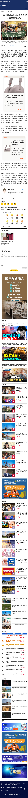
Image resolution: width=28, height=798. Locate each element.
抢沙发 (24, 226)
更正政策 (8, 783)
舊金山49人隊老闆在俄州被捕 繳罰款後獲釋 (21, 415)
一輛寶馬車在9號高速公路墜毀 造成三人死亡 (21, 588)
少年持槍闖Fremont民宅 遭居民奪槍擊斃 (21, 424)
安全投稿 (23, 783)
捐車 (13, 784)
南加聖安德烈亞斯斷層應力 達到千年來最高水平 (21, 579)
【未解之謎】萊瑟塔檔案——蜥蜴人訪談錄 (21, 523)
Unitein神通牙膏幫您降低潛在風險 (19, 618)
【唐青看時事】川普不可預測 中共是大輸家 (16, 209)
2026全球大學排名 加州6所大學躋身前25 (21, 532)
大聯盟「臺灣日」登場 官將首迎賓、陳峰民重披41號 (21, 398)
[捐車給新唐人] (14, 318)
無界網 (6, 790)
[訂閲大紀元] (14, 730)
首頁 (2, 11)
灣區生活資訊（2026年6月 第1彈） (21, 550)
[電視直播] (14, 778)
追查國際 (8, 787)
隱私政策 (18, 783)
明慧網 (22, 789)
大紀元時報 (3, 789)
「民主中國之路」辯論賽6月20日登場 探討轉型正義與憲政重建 (21, 570)
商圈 (6, 784)
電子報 (2, 784)
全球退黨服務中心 (15, 789)
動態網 (2, 790)
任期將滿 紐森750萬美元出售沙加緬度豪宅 (21, 470)
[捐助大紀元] (14, 762)
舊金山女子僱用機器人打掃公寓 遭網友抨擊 (21, 461)
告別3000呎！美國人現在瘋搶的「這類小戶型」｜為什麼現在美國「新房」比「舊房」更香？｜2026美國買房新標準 (21, 560)
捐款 (9, 784)
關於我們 (2, 783)
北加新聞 (7, 11)
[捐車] (14, 499)
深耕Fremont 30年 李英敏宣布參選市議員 (21, 541)
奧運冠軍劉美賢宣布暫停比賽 (21, 443)
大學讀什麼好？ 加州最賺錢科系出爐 (21, 406)
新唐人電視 (13, 787)
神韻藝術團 (20, 787)
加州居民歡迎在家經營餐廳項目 (21, 452)
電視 (19, 784)
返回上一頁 (14, 270)
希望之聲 (8, 789)
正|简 (24, 46)
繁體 (27, 1)
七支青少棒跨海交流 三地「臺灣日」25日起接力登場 (21, 388)
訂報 (16, 784)
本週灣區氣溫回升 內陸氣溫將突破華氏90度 (21, 434)
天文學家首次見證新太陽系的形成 (19, 681)
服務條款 (13, 783)
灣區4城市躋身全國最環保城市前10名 (14, 207)
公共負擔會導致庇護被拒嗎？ (18, 624)
